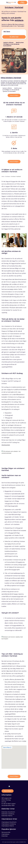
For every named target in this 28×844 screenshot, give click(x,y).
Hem (3, 176)
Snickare (7, 176)
